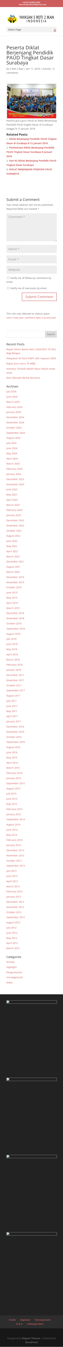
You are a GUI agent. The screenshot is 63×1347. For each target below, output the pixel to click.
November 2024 (15, 422)
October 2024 (14, 427)
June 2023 (11, 489)
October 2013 (14, 860)
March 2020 (13, 571)
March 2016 (13, 767)
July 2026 (11, 391)
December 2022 (15, 520)
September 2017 (15, 690)
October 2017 (14, 685)
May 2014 (11, 834)
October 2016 (14, 737)
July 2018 (11, 638)
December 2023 (15, 479)
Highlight (11, 967)
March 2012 (13, 948)
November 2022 (15, 525)
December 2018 (15, 613)
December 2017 (15, 675)
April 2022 (12, 551)
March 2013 (13, 886)
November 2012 (15, 907)
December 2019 (15, 577)
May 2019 (11, 597)
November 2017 (15, 680)
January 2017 (13, 721)
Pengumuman (14, 972)
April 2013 (12, 881)
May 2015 (11, 803)
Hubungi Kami (35, 1323)
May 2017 (11, 711)
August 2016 (13, 747)
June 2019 (11, 592)
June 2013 (11, 876)
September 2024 (15, 432)
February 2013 (14, 891)
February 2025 (14, 407)
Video (9, 982)
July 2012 (11, 927)
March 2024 (13, 463)
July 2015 (11, 793)
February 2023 (14, 510)
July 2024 (11, 443)
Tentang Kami (42, 1319)
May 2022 (11, 546)
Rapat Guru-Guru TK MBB (20, 363)
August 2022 (13, 535)
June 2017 (11, 706)
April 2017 (12, 716)
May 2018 (11, 649)
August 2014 (13, 824)
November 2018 (15, 618)
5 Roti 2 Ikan (17, 68)
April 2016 (12, 762)
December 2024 (15, 417)
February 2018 (14, 664)
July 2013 (11, 870)
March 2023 (13, 505)
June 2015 (11, 798)
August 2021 (13, 566)
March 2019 (13, 608)
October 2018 (14, 623)
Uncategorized (14, 977)
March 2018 (13, 659)
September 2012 (15, 917)
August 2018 (13, 633)
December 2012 (15, 901)
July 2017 (11, 700)
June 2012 (11, 932)
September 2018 (15, 628)
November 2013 (15, 855)
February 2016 (14, 773)
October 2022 (14, 530)
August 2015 (13, 788)
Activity (47, 68)
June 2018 (11, 644)
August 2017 (13, 695)
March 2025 (13, 401)
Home (12, 1319)
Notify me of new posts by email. (28, 288)
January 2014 (13, 845)
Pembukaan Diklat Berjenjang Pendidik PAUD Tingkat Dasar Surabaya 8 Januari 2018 (30, 152)
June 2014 (11, 829)
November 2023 (15, 484)
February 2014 (14, 839)
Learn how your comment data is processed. (31, 317)
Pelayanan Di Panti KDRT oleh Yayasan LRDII (31, 358)
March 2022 (13, 556)
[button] (31, 101)
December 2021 (15, 561)
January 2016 (13, 778)
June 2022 (11, 541)
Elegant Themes (31, 1338)
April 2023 (12, 499)
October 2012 (14, 912)
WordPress (31, 1342)
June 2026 (11, 396)
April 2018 (12, 654)
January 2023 (13, 515)
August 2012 (13, 922)
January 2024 (13, 474)
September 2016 (15, 742)
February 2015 (14, 809)
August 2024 (13, 437)
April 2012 (12, 943)
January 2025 (13, 412)
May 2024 (11, 453)
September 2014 (15, 819)
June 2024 (11, 448)
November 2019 (15, 582)
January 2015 (13, 814)
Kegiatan (25, 1319)
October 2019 (14, 587)
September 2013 (15, 865)
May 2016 (11, 757)
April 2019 (12, 602)
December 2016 (15, 726)
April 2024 (12, 458)
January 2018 (13, 669)
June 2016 (11, 752)
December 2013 (15, 850)
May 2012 (11, 938)
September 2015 (15, 783)
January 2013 (13, 896)
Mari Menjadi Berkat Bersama (23, 377)
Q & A (19, 1323)
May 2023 (11, 494)
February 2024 (14, 468)
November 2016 (15, 731)
